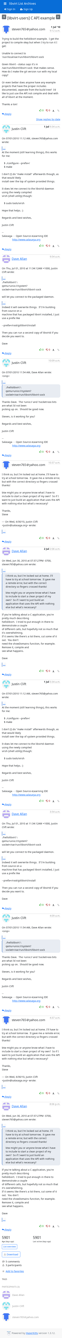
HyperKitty (32, 1333)
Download (12, 1254)
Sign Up (28, 9)
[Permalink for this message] (58, 110)
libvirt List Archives (22, 3)
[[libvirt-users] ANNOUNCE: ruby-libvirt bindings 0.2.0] (4, 17)
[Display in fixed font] (53, 110)
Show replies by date (48, 119)
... (4, 148)
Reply (7, 114)
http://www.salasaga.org (26, 239)
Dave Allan (19, 259)
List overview (9, 1246)
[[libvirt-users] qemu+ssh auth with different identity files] (58, 17)
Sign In (10, 9)
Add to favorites (15, 1271)
